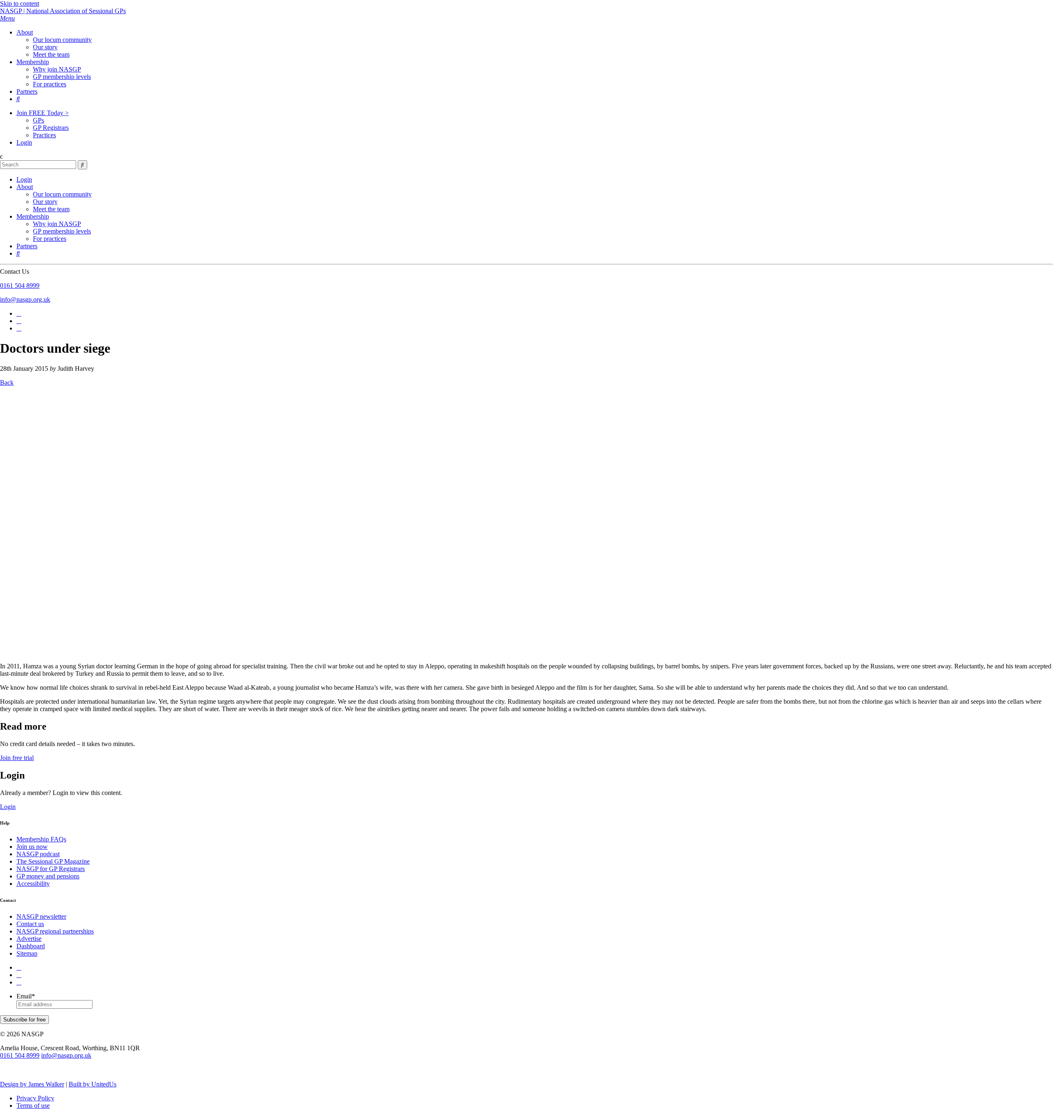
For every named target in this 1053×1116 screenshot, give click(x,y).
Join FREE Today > (42, 112)
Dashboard (30, 946)
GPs (38, 120)
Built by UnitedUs (92, 1084)
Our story (45, 47)
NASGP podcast (38, 853)
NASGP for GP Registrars (50, 868)
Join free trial (17, 757)
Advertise (29, 938)
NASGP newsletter (41, 916)
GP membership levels (62, 76)
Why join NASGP (57, 69)
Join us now (32, 846)
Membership (32, 61)
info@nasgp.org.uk (25, 299)
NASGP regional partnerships (55, 931)
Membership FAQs (41, 839)
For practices (49, 84)
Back (7, 382)
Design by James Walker (32, 1084)
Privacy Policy (35, 1098)
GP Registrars (51, 127)
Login (24, 142)
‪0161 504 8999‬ (19, 285)
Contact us (30, 923)
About (24, 32)
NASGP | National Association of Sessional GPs (63, 10)
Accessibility (33, 883)
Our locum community (62, 39)
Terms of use (33, 1105)
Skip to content (19, 3)
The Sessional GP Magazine (53, 861)
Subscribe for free (24, 1020)
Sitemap (26, 953)
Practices (44, 135)
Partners (26, 91)
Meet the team (51, 54)
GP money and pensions (47, 876)
